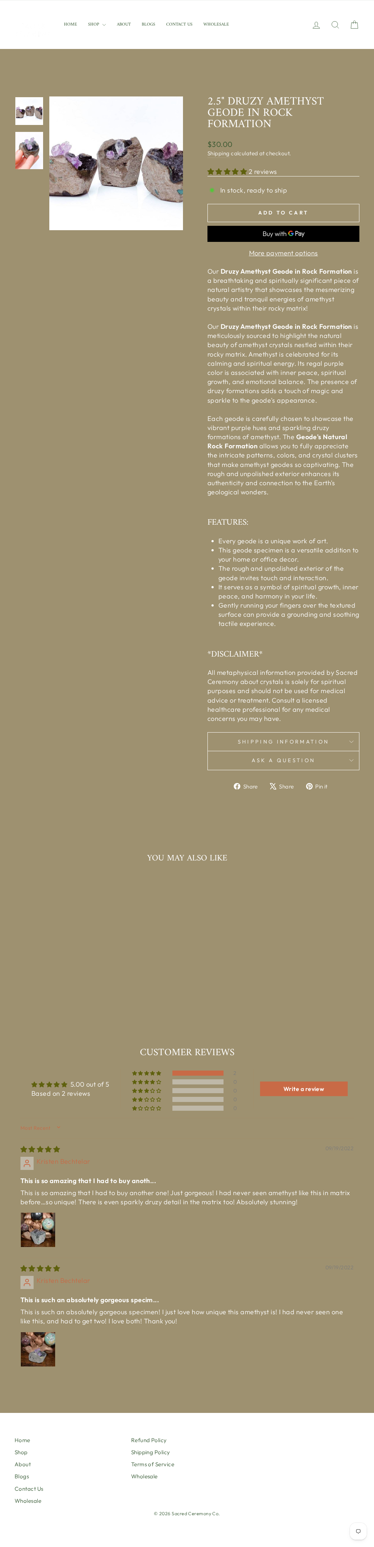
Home (70, 24)
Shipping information (283, 741)
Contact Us (179, 24)
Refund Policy (149, 1440)
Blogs (148, 24)
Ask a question (283, 760)
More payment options (283, 253)
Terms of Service (152, 1464)
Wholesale (216, 24)
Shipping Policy (150, 1452)
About (124, 24)
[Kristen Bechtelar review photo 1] (38, 1229)
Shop (94, 24)
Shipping (218, 153)
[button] (228, 171)
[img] (40, 1149)
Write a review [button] (303, 1088)
